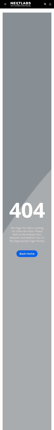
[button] (45, 4)
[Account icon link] (50, 4)
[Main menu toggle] (5, 4)
